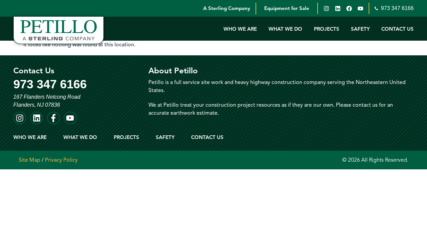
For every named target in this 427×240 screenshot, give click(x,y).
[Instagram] (326, 8)
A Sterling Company (226, 8)
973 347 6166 (397, 8)
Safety (360, 29)
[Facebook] (349, 8)
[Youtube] (360, 8)
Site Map (29, 160)
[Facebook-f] (53, 118)
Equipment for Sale (286, 8)
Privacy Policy (61, 160)
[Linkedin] (337, 8)
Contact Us (397, 29)
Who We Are (240, 29)
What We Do (285, 29)
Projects (326, 29)
